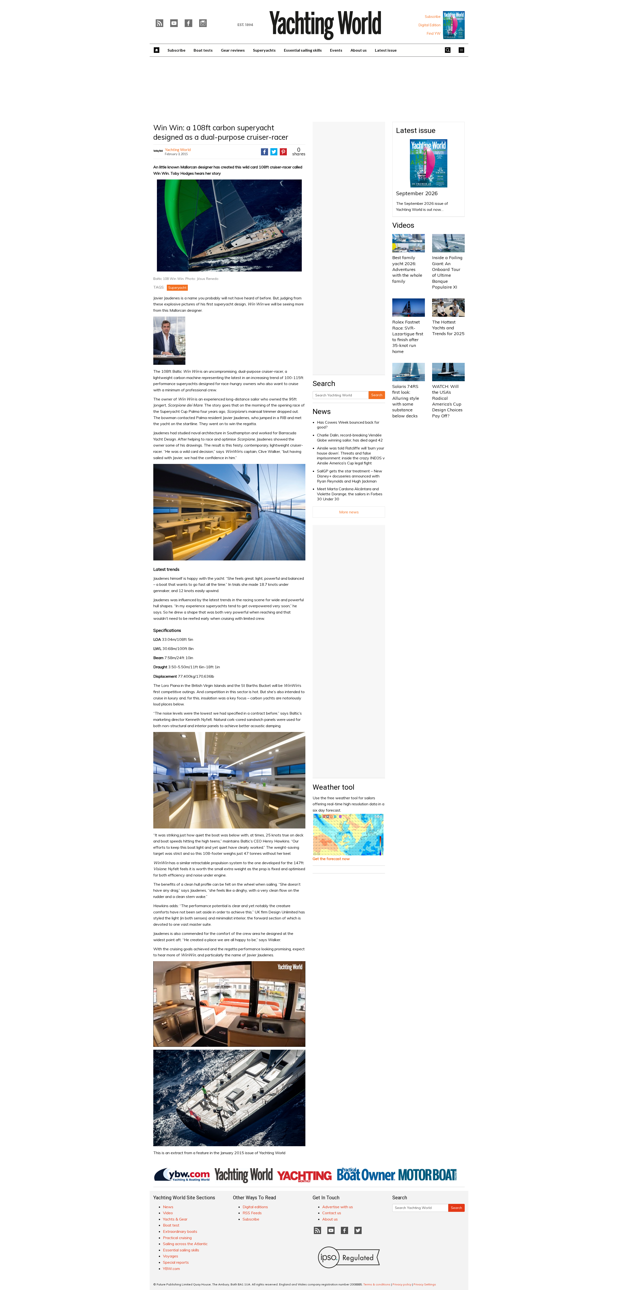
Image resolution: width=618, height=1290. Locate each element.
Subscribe (433, 16)
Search (376, 395)
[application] (229, 1004)
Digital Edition (430, 25)
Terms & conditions (376, 1284)
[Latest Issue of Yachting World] (454, 25)
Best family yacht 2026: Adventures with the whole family (407, 269)
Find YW (434, 33)
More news (349, 512)
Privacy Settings (425, 1284)
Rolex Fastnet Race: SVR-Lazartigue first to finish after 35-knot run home (407, 336)
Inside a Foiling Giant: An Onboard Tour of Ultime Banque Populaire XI (447, 272)
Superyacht (177, 287)
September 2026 (417, 193)
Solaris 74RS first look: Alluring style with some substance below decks (405, 401)
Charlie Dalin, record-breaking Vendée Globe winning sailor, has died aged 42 (350, 437)
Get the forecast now (331, 858)
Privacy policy (402, 1284)
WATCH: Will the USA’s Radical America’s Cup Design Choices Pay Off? (447, 401)
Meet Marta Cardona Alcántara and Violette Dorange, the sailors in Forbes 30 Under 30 (349, 493)
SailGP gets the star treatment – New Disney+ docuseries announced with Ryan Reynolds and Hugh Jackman (349, 476)
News (322, 411)
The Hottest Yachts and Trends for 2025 (448, 328)
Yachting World (178, 149)
